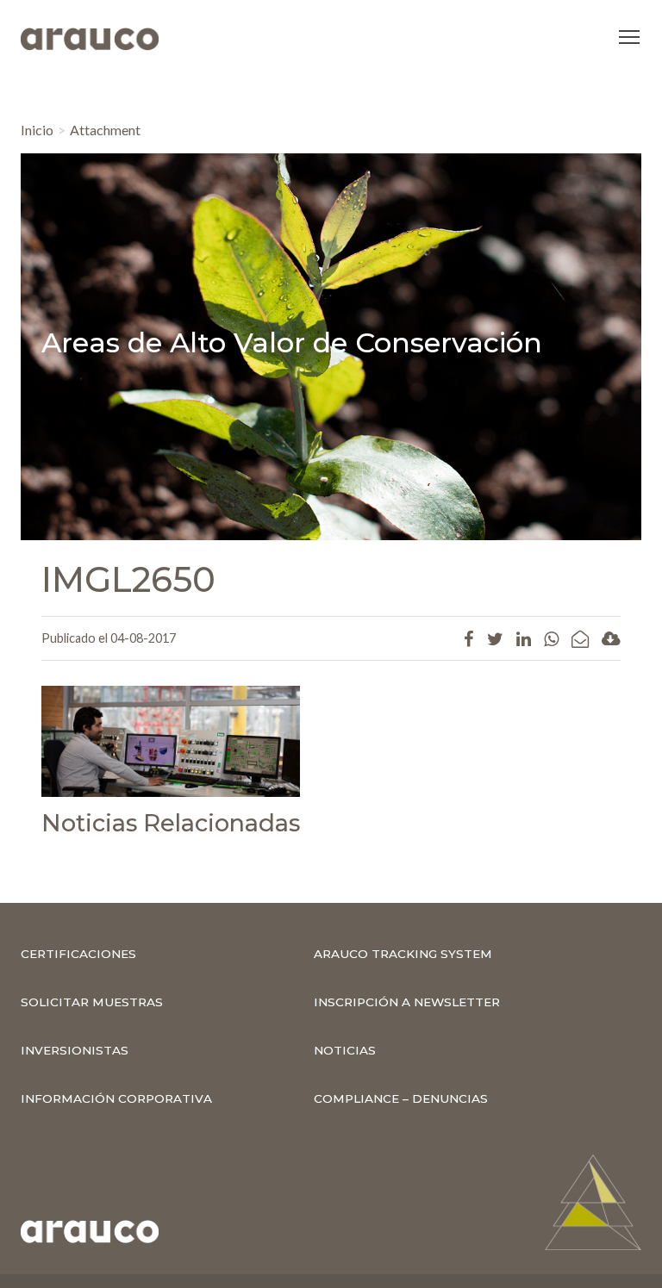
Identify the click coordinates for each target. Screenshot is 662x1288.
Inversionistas (74, 1050)
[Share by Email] (580, 638)
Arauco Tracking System (403, 954)
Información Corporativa (116, 1098)
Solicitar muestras (92, 1002)
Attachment (105, 129)
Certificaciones (78, 954)
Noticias (345, 1050)
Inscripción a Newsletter (407, 1002)
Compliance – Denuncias (401, 1098)
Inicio (37, 129)
